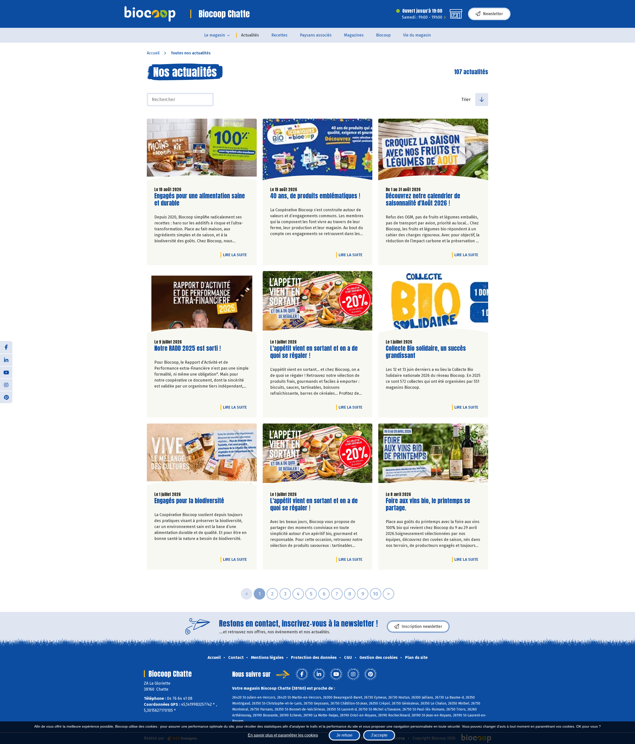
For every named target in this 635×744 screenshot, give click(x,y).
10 (375, 594)
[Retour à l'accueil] (150, 14)
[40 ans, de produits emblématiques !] (318, 151)
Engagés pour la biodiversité (189, 500)
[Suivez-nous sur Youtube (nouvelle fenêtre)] (6, 372)
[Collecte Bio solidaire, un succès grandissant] (433, 303)
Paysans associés (316, 35)
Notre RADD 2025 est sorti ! (187, 348)
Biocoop (383, 35)
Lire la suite (236, 254)
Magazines (354, 35)
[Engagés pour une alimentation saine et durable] (202, 151)
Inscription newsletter (422, 626)
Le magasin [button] (214, 35)
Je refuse (344, 735)
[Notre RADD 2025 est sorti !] (202, 303)
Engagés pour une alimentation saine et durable (199, 199)
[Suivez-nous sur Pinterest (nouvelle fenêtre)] (6, 397)
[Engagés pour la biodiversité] (202, 456)
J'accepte (379, 735)
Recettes (279, 35)
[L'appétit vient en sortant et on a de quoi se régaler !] (318, 303)
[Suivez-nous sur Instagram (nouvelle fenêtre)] (6, 384)
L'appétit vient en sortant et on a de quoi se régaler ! (314, 352)
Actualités (250, 35)
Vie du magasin (417, 35)
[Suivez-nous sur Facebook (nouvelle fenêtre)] (6, 347)
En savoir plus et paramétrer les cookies (283, 735)
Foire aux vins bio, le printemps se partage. (428, 504)
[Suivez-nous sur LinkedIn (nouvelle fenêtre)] (6, 360)
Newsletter (493, 13)
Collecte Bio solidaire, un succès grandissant (426, 352)
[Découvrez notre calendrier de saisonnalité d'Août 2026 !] (433, 151)
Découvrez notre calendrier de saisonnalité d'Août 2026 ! (423, 199)
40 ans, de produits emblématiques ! (315, 196)
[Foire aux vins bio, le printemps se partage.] (433, 456)
